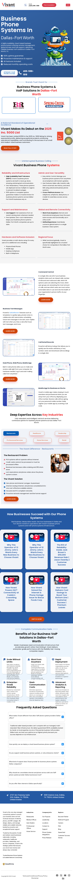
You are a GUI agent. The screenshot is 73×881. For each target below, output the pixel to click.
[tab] (11, 433)
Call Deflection (14, 313)
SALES (30, 4)
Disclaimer (34, 878)
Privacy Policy (42, 876)
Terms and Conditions (30, 876)
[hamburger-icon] (68, 5)
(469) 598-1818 (34, 5)
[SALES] (25, 5)
